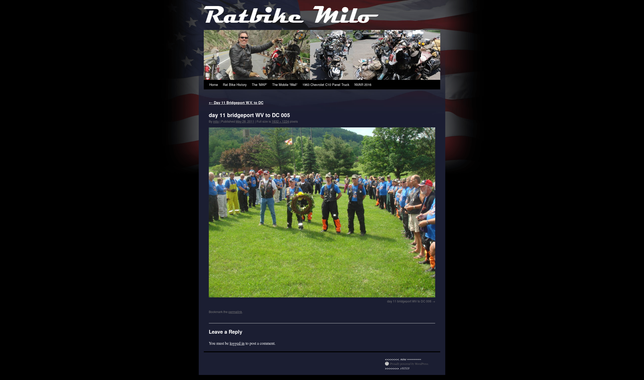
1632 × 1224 (280, 121)
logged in (237, 343)
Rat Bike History (235, 84)
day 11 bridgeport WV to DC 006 (409, 301)
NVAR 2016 (362, 84)
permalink (235, 311)
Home (213, 84)
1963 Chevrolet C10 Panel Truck (325, 84)
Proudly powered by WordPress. (409, 364)
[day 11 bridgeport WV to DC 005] (322, 212)
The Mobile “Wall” (284, 84)
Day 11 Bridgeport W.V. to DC (236, 102)
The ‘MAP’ (259, 84)
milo (216, 121)
